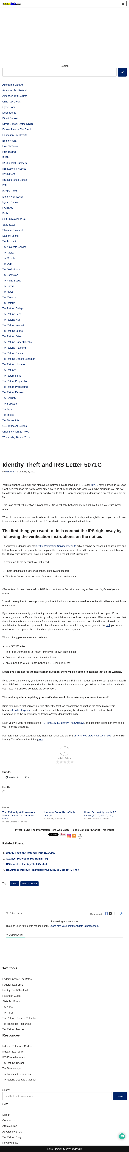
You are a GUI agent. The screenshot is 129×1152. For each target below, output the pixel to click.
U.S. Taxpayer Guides (14, 426)
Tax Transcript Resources (16, 1023)
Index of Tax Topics (13, 1051)
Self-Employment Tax (14, 219)
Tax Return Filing (11, 375)
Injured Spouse (10, 202)
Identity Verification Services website (55, 546)
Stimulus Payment (12, 230)
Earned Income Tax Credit (16, 129)
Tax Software (9, 403)
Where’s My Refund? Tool (16, 437)
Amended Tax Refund (14, 90)
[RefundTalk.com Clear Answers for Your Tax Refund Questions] (11, 3)
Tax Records (9, 297)
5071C (94, 485)
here (40, 739)
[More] (74, 836)
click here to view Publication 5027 (93, 735)
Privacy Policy (10, 1142)
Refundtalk (10, 471)
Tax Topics (8, 414)
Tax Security (9, 398)
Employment (9, 140)
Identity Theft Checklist (15, 990)
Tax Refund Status (12, 353)
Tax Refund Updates (13, 364)
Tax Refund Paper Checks (17, 342)
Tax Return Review (13, 392)
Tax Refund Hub (11, 319)
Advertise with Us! (12, 1131)
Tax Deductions (11, 269)
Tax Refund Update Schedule (18, 359)
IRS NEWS (8, 174)
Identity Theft (9, 191)
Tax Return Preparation (15, 381)
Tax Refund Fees (11, 314)
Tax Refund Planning (14, 347)
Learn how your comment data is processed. (74, 926)
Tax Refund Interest (13, 325)
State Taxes (8, 224)
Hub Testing (9, 152)
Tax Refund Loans (12, 331)
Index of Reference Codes (16, 1046)
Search (65, 66)
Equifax (16, 710)
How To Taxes (10, 146)
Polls (5, 213)
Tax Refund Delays (13, 308)
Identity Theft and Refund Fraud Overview (30, 853)
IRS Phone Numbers (13, 1057)
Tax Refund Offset (12, 336)
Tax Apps (7, 1007)
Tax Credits (8, 258)
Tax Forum (8, 1012)
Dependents (9, 112)
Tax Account (9, 241)
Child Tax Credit (11, 101)
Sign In (6, 1114)
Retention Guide (11, 996)
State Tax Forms (11, 1001)
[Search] (122, 72)
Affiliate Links (9, 1126)
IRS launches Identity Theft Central (26, 864)
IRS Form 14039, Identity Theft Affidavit (62, 723)
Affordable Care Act (13, 84)
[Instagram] (69, 836)
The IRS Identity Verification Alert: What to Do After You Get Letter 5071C (19, 815)
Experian (26, 710)
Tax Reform (8, 303)
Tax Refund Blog (11, 1137)
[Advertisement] (64, 31)
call (108, 625)
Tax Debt (7, 263)
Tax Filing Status (11, 280)
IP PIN (6, 157)
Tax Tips (7, 409)
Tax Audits (8, 252)
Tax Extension (10, 275)
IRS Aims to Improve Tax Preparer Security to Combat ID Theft (42, 869)
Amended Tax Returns (14, 96)
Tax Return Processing (15, 387)
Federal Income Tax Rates (17, 979)
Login (120, 913)
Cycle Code (9, 107)
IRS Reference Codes (14, 180)
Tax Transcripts (10, 420)
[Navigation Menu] (123, 3)
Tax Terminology (11, 1068)
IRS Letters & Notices (14, 168)
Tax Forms (8, 286)
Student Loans (10, 235)
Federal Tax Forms (12, 984)
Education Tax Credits (14, 135)
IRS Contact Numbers (14, 163)
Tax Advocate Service (14, 247)
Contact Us (8, 1120)
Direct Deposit (10, 118)
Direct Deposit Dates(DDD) (17, 124)
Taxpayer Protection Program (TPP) (27, 858)
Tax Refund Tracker (13, 1029)
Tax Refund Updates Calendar (19, 1018)
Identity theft (29, 884)
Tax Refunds (9, 370)
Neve (50, 1148)
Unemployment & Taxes (15, 431)
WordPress (75, 1148)
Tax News (7, 291)
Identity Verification (12, 196)
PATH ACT (8, 208)
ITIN (4, 185)
